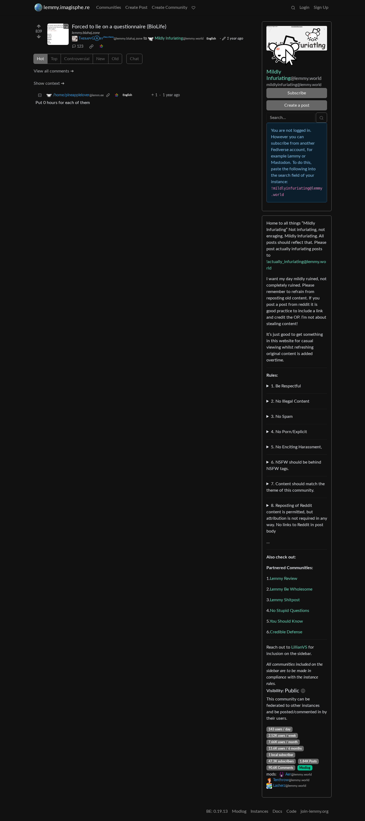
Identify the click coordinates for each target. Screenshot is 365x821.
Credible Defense (286, 632)
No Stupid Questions (289, 610)
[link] (91, 46)
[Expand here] (58, 34)
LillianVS (299, 647)
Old (115, 59)
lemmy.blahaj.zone (86, 33)
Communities (108, 7)
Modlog (304, 767)
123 (80, 46)
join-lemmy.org (314, 811)
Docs (277, 811)
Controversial (77, 59)
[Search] (293, 7)
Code (291, 811)
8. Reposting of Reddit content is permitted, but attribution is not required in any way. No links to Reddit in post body (296, 518)
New (100, 59)
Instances (259, 811)
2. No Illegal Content (290, 401)
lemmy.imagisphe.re (67, 7)
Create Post (136, 7)
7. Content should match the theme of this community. (295, 487)
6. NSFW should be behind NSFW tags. (293, 465)
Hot (40, 59)
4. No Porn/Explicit (289, 432)
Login (304, 7)
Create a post (296, 105)
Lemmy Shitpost (285, 600)
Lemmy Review (283, 578)
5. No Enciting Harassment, (296, 447)
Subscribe (297, 93)
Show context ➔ (49, 83)
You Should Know (286, 621)
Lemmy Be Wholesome (291, 589)
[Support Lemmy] (193, 7)
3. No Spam (282, 416)
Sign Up (321, 7)
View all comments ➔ (54, 71)
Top (54, 59)
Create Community (169, 7)
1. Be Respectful (286, 386)
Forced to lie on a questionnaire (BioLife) (119, 26)
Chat (134, 59)
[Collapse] (40, 95)
